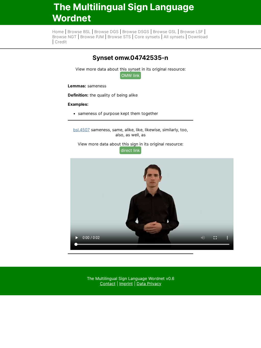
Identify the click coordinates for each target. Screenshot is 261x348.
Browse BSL (79, 31)
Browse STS (119, 36)
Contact (107, 283)
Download (198, 36)
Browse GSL (164, 31)
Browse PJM (92, 36)
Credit (61, 41)
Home (58, 31)
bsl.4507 (81, 129)
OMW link (130, 75)
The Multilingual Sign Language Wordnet (123, 12)
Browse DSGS (135, 31)
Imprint (126, 283)
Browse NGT (64, 36)
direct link (130, 150)
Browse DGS (106, 31)
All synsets (174, 36)
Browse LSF (191, 31)
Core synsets (147, 36)
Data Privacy (149, 283)
